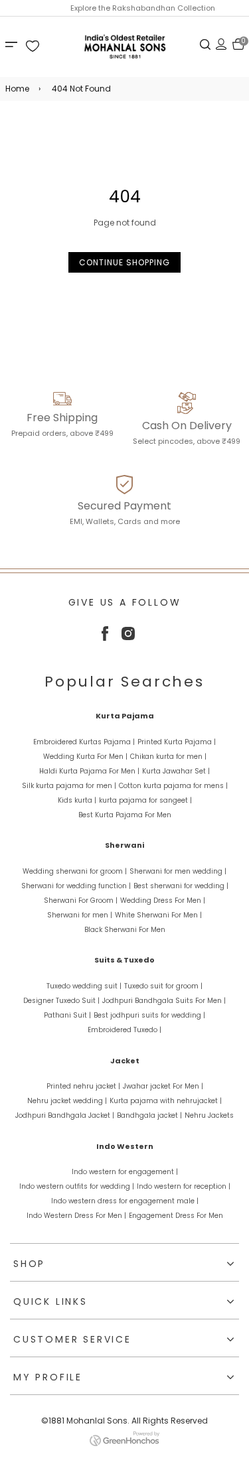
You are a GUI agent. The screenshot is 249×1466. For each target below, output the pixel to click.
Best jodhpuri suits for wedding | (149, 1015)
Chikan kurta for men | (168, 757)
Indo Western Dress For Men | (76, 1216)
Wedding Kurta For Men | (85, 757)
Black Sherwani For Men (124, 930)
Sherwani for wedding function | (76, 886)
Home (17, 88)
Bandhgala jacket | (149, 1115)
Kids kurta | (77, 800)
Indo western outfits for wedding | (76, 1186)
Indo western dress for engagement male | (125, 1201)
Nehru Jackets (209, 1115)
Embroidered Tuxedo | (124, 1030)
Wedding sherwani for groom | (75, 871)
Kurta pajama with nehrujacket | (166, 1101)
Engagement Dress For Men (176, 1216)
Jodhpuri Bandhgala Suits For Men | (164, 1001)
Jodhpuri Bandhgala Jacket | (64, 1115)
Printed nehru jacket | (83, 1086)
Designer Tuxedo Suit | (61, 1001)
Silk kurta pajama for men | (69, 786)
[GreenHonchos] (124, 1443)
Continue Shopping (124, 262)
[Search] (205, 44)
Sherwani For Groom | (81, 900)
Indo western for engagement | (125, 1172)
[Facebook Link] (105, 637)
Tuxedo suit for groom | (163, 986)
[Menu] (13, 44)
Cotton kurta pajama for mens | (173, 786)
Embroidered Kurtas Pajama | (84, 742)
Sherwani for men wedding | (177, 871)
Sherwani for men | (79, 915)
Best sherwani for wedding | (180, 886)
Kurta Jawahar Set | (176, 771)
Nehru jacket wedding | (67, 1101)
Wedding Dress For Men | (162, 900)
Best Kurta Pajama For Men (124, 815)
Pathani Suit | (67, 1015)
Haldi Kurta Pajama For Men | (89, 771)
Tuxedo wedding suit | (84, 986)
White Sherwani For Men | (158, 915)
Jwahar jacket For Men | (163, 1086)
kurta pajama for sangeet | (145, 800)
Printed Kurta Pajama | (176, 742)
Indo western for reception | (183, 1186)
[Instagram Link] (128, 637)
